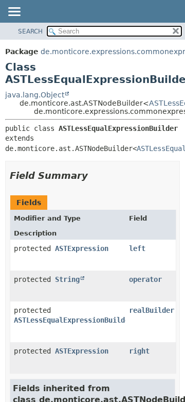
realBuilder (151, 310)
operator (145, 279)
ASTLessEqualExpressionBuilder (73, 320)
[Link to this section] (95, 175)
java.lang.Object (34, 95)
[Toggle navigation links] (14, 12)
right (139, 351)
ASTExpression (81, 248)
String (67, 279)
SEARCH (30, 31)
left (137, 248)
